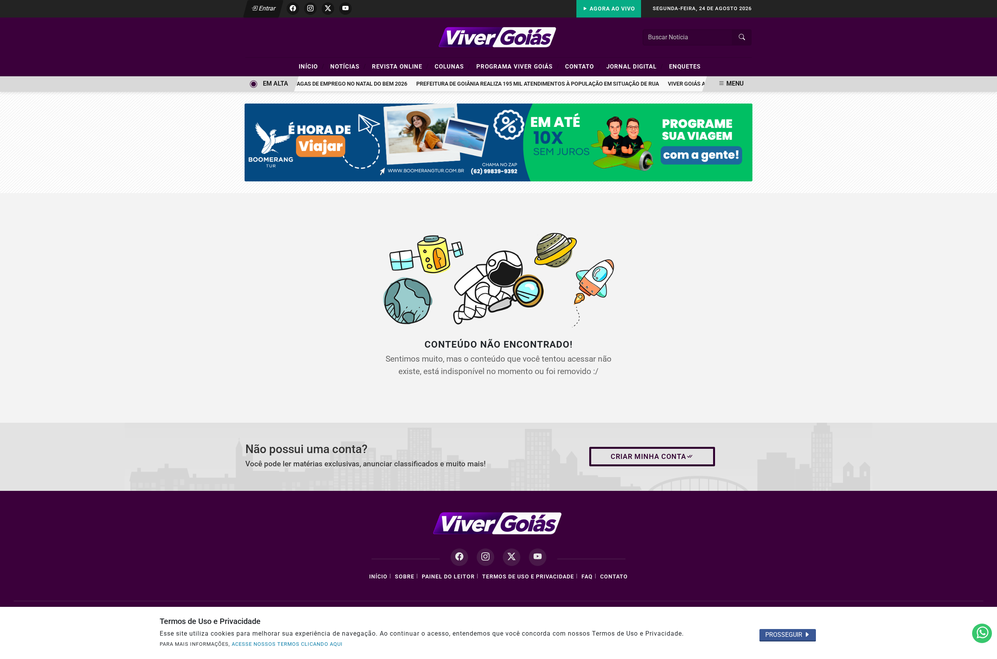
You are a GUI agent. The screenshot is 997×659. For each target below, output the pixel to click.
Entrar (267, 8)
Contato (583, 66)
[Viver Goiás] (498, 36)
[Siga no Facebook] (293, 8)
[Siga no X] (328, 8)
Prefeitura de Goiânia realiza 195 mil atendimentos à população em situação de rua (530, 84)
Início (311, 66)
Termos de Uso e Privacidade (528, 576)
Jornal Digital (634, 66)
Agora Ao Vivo (611, 8)
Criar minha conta (648, 456)
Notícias (348, 66)
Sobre (404, 576)
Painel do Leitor (448, 576)
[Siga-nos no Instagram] (485, 557)
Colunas (452, 66)
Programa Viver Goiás (517, 66)
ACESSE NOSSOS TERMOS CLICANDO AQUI (287, 644)
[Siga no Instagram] (310, 8)
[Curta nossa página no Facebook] (459, 557)
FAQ (587, 576)
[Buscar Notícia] (742, 37)
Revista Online (400, 66)
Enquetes (685, 66)
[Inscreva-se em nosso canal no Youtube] (537, 557)
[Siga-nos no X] (511, 557)
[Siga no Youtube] (345, 8)
